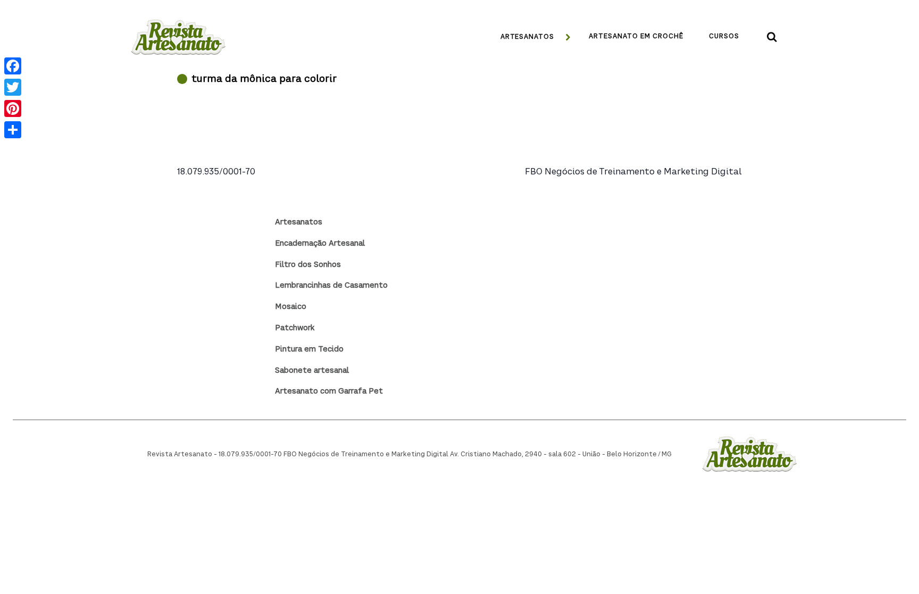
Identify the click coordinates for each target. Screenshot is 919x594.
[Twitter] (12, 87)
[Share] (12, 129)
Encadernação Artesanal (320, 243)
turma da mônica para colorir (264, 79)
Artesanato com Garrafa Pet (329, 391)
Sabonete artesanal (312, 370)
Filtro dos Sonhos (308, 265)
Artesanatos (298, 222)
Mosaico (290, 307)
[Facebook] (12, 66)
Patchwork (294, 328)
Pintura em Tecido (309, 349)
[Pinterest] (12, 108)
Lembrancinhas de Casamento (331, 285)
